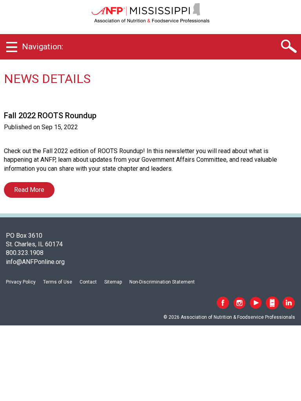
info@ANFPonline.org (35, 262)
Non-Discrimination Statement (162, 282)
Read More (29, 189)
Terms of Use (57, 282)
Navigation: (42, 46)
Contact (88, 282)
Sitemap (113, 282)
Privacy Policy (21, 282)
